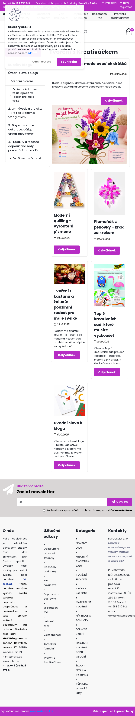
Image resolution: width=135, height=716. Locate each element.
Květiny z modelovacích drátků (96, 63)
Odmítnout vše (41, 61)
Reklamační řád (99, 16)
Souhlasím (69, 62)
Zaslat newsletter (35, 492)
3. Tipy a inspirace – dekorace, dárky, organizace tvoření (22, 129)
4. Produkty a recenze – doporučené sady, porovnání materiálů (24, 146)
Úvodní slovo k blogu (23, 73)
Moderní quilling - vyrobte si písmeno (63, 223)
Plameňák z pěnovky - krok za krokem (109, 227)
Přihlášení (111, 3)
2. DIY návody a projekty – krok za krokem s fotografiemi (25, 113)
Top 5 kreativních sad (26, 158)
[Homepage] (4, 14)
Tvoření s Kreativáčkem (120, 16)
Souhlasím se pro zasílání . (89, 510)
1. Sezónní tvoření (20, 81)
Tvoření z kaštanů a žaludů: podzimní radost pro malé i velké (65, 304)
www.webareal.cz (42, 711)
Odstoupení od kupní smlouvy (113, 711)
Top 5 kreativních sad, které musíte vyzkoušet (105, 324)
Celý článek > (114, 101)
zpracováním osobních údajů (82, 510)
